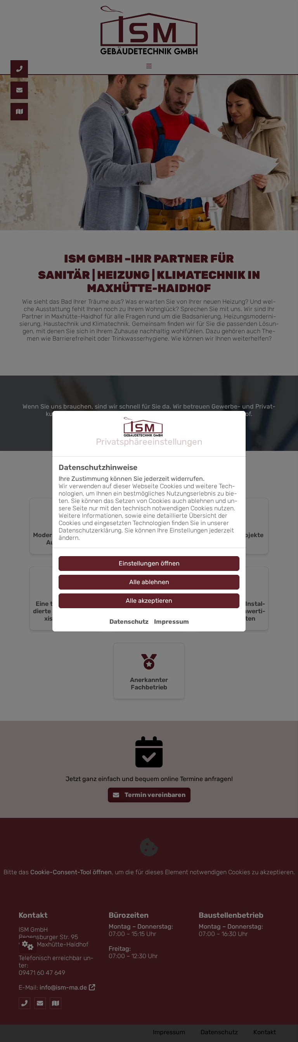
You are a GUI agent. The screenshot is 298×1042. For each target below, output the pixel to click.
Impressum (171, 621)
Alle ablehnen (149, 582)
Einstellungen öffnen (149, 563)
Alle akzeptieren (149, 600)
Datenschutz (129, 621)
